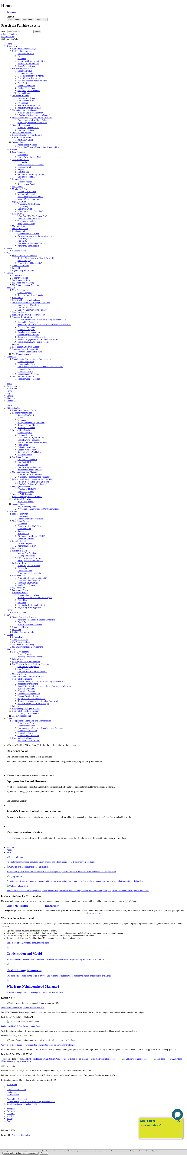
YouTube (11, 1116)
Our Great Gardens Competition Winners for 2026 (22, 1007)
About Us (11, 398)
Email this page (42, 943)
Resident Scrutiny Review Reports (21, 843)
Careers (10, 396)
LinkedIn (11, 1113)
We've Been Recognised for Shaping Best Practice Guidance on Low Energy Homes (37, 1045)
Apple (9, 1121)
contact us (96, 913)
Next (9, 852)
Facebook (11, 1111)
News (9, 391)
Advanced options (9, 34)
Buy (8, 393)
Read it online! (13, 766)
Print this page (30, 943)
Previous (10, 847)
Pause (9, 850)
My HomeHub (7, 36)
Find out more (13, 822)
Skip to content (13, 12)
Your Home (12, 388)
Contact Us (11, 401)
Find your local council (17, 796)
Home (9, 383)
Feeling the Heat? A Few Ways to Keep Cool (20, 1026)
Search (4, 31)
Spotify (10, 1118)
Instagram (11, 1109)
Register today (52, 906)
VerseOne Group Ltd (21, 1135)
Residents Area (13, 386)
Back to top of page (15, 943)
